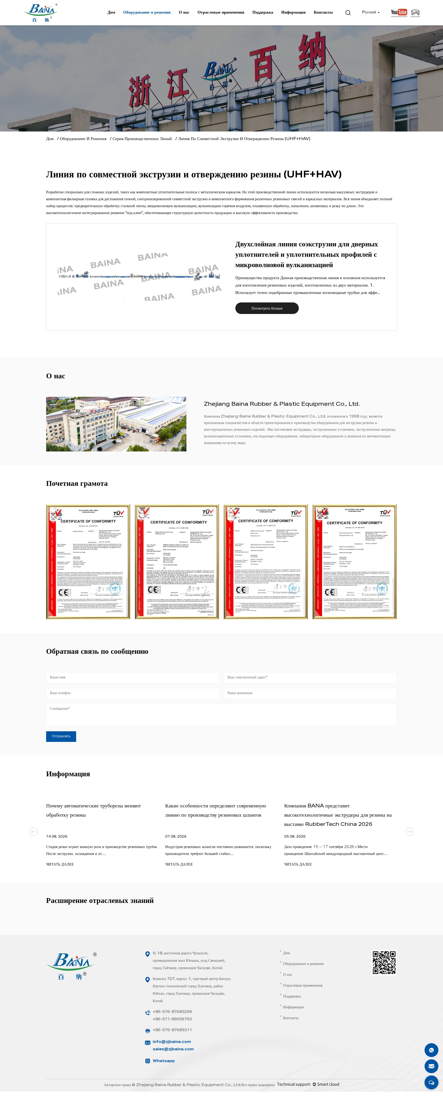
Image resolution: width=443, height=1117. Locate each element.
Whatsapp (164, 1061)
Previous (33, 831)
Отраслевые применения (221, 13)
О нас (184, 13)
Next (410, 831)
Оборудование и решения (147, 13)
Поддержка (262, 13)
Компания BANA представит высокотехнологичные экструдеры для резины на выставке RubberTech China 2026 (338, 815)
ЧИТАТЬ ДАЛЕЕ (60, 865)
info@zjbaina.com (172, 1042)
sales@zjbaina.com (173, 1049)
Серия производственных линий (142, 139)
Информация (293, 13)
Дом (111, 13)
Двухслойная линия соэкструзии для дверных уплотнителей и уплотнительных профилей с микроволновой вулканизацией (306, 255)
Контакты (323, 13)
